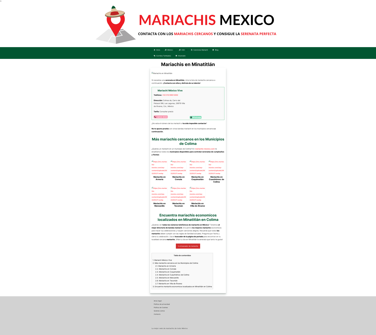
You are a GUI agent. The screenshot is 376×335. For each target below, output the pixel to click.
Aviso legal (158, 301)
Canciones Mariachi (200, 50)
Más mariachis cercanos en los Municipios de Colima (175, 263)
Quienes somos (159, 311)
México (170, 50)
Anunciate (181, 56)
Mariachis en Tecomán (166, 281)
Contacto (157, 314)
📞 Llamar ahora (160, 117)
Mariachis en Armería (165, 266)
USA (183, 50)
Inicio (158, 50)
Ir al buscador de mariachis (188, 246)
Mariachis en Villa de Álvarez (168, 284)
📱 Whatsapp (195, 117)
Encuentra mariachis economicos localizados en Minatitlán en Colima (182, 287)
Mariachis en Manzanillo (167, 278)
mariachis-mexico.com (205, 149)
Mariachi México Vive (162, 260)
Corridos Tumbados (163, 56)
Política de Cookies (161, 307)
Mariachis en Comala (165, 269)
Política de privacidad (162, 304)
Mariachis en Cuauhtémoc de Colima (172, 275)
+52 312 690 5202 (170, 95)
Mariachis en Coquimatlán (167, 272)
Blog (216, 50)
